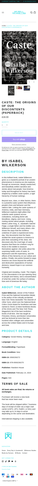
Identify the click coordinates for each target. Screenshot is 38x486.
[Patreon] (9, 461)
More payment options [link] (19, 144)
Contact (24, 453)
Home (4, 25)
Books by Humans (7, 453)
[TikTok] (6, 461)
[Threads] (15, 461)
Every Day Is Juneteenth (15, 450)
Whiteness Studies (30, 450)
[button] (31, 12)
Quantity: (5, 122)
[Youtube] (12, 461)
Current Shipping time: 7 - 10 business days (19, 1)
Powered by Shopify (6, 469)
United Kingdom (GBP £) (9, 481)
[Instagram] (3, 461)
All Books (18, 453)
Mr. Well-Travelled (11, 466)
